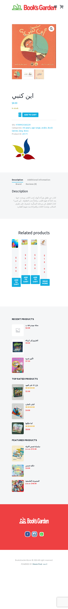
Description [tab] (17, 180)
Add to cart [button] (16, 282)
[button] (51, 29)
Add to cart (30, 115)
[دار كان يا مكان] (24, 149)
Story (26, 131)
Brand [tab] (19, 184)
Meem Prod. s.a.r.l (40, 564)
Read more (45, 282)
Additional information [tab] (38, 180)
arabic (44, 128)
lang (21, 131)
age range (35, 128)
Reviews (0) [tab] (31, 184)
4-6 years (26, 128)
